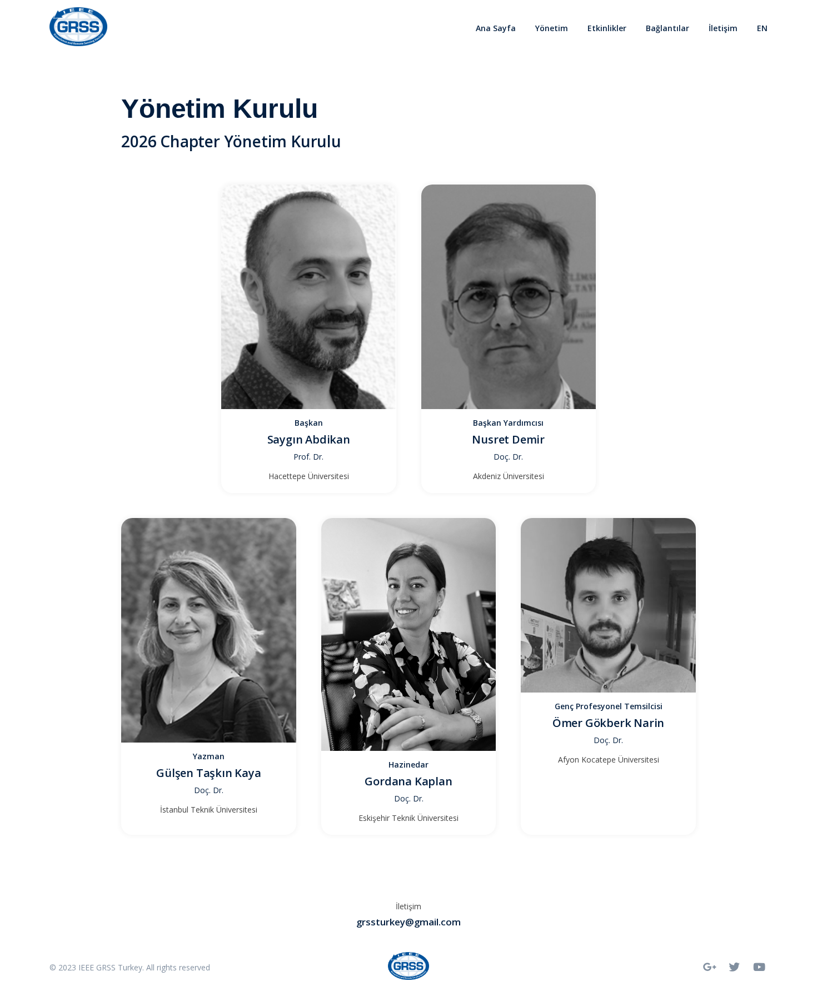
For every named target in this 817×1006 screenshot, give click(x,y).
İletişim (723, 28)
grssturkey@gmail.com (408, 921)
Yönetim (551, 28)
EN (762, 28)
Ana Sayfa (496, 28)
